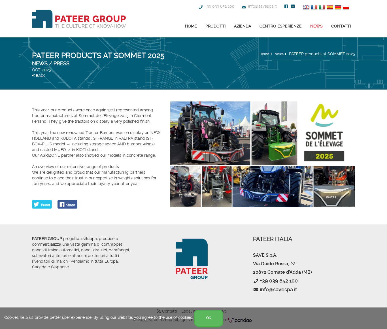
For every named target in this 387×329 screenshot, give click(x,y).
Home (191, 26)
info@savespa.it (262, 6)
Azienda (242, 26)
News (316, 26)
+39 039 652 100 (219, 6)
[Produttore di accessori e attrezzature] (79, 18)
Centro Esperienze (281, 26)
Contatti (341, 26)
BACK (40, 76)
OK (208, 318)
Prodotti (215, 26)
